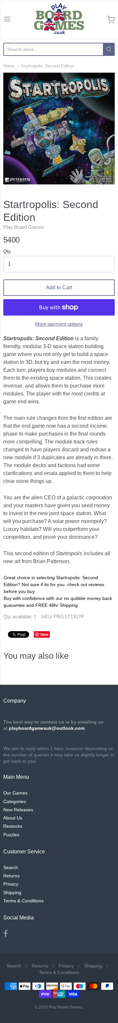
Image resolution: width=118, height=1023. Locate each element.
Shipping (12, 892)
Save (44, 634)
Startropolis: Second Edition (47, 65)
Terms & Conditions (23, 900)
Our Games (15, 793)
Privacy (10, 884)
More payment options (59, 324)
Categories (14, 801)
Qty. (7, 251)
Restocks (12, 826)
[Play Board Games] (59, 19)
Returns (11, 875)
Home (8, 65)
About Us (12, 818)
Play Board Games (23, 227)
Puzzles (11, 834)
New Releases (18, 809)
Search (10, 867)
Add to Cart (59, 287)
